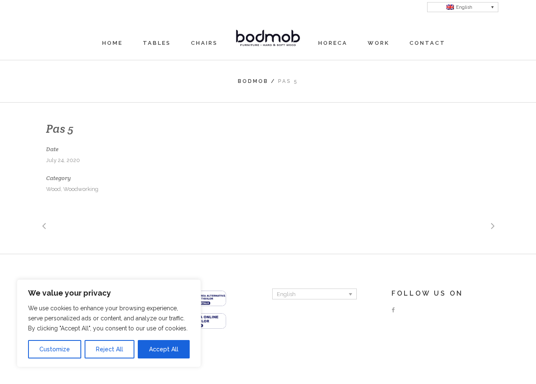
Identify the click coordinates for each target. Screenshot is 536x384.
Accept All (163, 349)
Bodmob (253, 81)
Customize (54, 349)
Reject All (109, 349)
